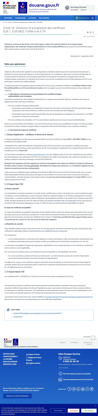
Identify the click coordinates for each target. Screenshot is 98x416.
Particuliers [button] (8, 18)
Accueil (5, 22)
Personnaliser (58, 410)
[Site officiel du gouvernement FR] (9, 7)
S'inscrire (83, 9)
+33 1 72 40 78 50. (63, 368)
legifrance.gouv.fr (87, 342)
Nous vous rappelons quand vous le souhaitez (77, 374)
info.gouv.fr (63, 342)
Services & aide (9, 364)
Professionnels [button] (20, 18)
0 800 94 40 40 (71, 361)
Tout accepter (88, 410)
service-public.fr (75, 342)
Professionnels (10, 356)
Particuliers (9, 354)
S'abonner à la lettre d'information (17, 396)
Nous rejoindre (44, 18)
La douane (7, 359)
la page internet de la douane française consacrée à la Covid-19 (69, 297)
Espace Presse (34, 354)
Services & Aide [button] (83, 18)
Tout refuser (74, 410)
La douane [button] (32, 18)
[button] (88, 32)
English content (34, 363)
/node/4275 (17, 316)
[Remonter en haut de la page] (93, 338)
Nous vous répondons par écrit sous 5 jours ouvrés (78, 379)
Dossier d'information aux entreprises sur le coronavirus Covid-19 (37, 313)
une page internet (36, 154)
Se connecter (74, 9)
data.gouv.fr (89, 344)
